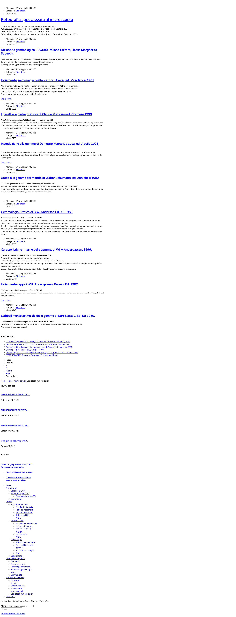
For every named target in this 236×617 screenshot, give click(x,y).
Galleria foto (16, 556)
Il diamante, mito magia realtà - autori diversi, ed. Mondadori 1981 (47, 80)
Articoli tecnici (17, 520)
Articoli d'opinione (19, 504)
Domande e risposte (15, 558)
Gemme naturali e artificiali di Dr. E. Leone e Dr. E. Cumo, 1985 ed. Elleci (38, 344)
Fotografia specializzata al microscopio (37, 19)
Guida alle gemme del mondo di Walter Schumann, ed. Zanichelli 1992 (50, 178)
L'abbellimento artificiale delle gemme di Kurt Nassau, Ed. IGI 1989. (48, 316)
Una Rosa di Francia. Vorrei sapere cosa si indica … (18, 478)
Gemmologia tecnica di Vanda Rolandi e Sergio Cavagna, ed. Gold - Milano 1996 (42, 352)
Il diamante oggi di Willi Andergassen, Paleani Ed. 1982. (40, 284)
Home (8, 485)
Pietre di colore (18, 564)
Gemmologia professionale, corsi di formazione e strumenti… (17, 465)
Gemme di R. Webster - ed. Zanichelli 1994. (25, 349)
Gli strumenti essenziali (26, 523)
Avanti (9, 370)
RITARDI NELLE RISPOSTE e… (15, 410)
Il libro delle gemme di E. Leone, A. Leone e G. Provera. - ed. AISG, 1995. (38, 341)
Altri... (18, 518)
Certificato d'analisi (24, 507)
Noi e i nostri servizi (15, 577)
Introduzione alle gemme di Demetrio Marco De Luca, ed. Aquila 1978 (49, 144)
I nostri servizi (17, 585)
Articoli (9, 501)
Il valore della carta (24, 512)
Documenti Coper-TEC (26, 496)
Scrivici (14, 583)
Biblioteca (20, 10)
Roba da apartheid (24, 509)
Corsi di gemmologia (20, 566)
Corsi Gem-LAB (18, 490)
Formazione (11, 488)
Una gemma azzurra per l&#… (15, 441)
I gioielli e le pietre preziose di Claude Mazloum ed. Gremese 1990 (46, 114)
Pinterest (21, 613)
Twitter (4, 613)
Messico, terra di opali (26, 542)
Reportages (16, 539)
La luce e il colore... (24, 526)
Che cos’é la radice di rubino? (19, 472)
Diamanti (15, 561)
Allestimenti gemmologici (17, 589)
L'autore (15, 580)
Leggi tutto (6, 98)
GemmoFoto (16, 574)
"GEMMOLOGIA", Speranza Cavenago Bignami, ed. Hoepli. (32, 355)
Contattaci (10, 596)
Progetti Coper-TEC (20, 493)
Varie (13, 572)
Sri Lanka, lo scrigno (25, 550)
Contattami (16, 499)
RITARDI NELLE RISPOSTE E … (15, 395)
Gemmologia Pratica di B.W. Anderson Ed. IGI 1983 (37, 212)
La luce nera (21, 534)
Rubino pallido (22, 515)
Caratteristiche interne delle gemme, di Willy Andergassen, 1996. (46, 249)
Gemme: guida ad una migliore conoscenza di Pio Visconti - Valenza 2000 (39, 347)
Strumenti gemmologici (21, 569)
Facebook (12, 613)
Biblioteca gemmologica (22, 593)
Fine (8, 373)
